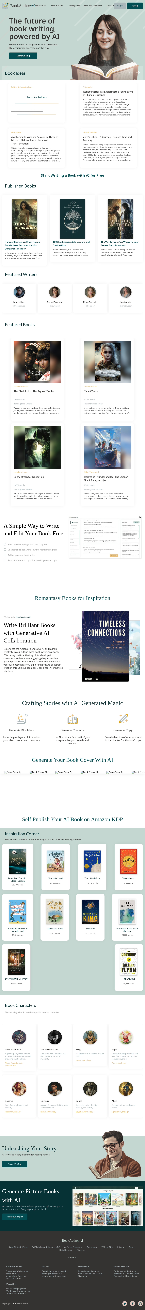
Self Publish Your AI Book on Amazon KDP (72, 819)
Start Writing (14, 1164)
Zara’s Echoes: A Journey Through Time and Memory (107, 138)
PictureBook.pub (15, 1216)
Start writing (23, 55)
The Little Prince (92, 878)
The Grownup (128, 978)
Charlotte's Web (55, 878)
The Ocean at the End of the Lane (127, 929)
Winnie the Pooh (55, 928)
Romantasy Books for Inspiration (72, 598)
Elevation (90, 928)
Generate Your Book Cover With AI (72, 760)
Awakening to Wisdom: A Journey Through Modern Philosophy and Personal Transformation (35, 140)
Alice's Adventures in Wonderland (18, 929)
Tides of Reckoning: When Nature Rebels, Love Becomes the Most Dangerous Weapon (23, 245)
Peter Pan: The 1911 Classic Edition (18, 879)
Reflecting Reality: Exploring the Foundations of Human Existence (108, 93)
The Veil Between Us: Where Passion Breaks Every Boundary (120, 243)
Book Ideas (15, 73)
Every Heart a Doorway (16, 978)
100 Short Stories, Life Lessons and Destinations (71, 243)
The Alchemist (128, 878)
